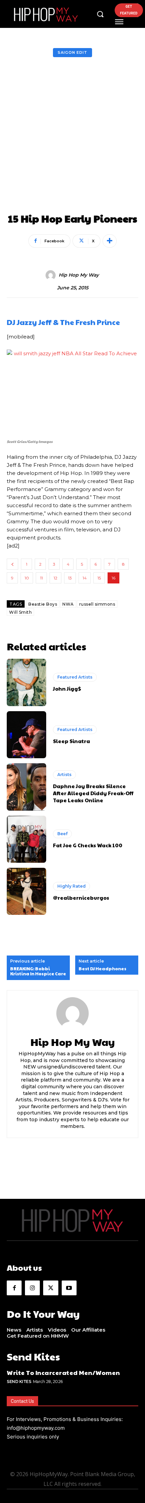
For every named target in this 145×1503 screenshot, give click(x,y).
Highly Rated (71, 886)
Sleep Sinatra (71, 740)
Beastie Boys (42, 604)
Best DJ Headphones (102, 969)
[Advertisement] (72, 137)
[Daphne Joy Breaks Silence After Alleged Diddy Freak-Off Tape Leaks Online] (26, 786)
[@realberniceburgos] (26, 891)
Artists (64, 774)
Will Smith (20, 612)
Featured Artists (74, 677)
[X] (50, 1288)
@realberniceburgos (81, 897)
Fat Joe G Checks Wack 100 (87, 845)
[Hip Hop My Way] (52, 275)
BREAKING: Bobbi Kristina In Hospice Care (38, 971)
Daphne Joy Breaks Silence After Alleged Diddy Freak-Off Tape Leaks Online (93, 793)
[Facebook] (14, 1288)
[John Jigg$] (26, 682)
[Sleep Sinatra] (26, 734)
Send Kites (19, 1381)
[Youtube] (69, 1288)
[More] (110, 241)
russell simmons (97, 604)
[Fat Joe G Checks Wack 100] (26, 839)
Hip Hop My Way (79, 275)
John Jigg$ (67, 688)
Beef (62, 833)
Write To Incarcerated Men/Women (63, 1372)
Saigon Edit (72, 52)
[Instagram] (32, 1288)
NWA (68, 604)
